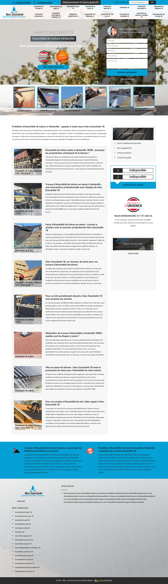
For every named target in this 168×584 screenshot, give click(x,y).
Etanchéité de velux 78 (90, 7)
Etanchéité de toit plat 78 (107, 15)
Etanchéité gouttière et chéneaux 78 (55, 15)
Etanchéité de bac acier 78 (56, 7)
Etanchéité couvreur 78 (38, 15)
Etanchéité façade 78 (73, 7)
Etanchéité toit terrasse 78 (90, 15)
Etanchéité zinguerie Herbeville (102, 499)
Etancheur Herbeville (84, 499)
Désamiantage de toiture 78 (159, 15)
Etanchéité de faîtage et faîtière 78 (141, 15)
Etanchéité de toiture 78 (39, 7)
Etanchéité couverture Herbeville (82, 496)
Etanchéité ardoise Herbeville (123, 499)
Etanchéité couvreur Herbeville (134, 496)
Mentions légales (86, 581)
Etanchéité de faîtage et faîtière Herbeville (129, 502)
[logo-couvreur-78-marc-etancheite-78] (14, 12)
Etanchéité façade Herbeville (81, 502)
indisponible (23, 2)
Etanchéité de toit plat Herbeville (124, 493)
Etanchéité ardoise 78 (107, 7)
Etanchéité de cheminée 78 (124, 15)
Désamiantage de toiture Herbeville (76, 493)
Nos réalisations (53, 67)
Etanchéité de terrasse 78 (159, 7)
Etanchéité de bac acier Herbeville (102, 502)
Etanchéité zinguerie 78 (141, 7)
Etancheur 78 (124, 7)
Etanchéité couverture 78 (73, 15)
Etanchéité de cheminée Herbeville (100, 493)
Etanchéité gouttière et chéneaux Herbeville (109, 496)
